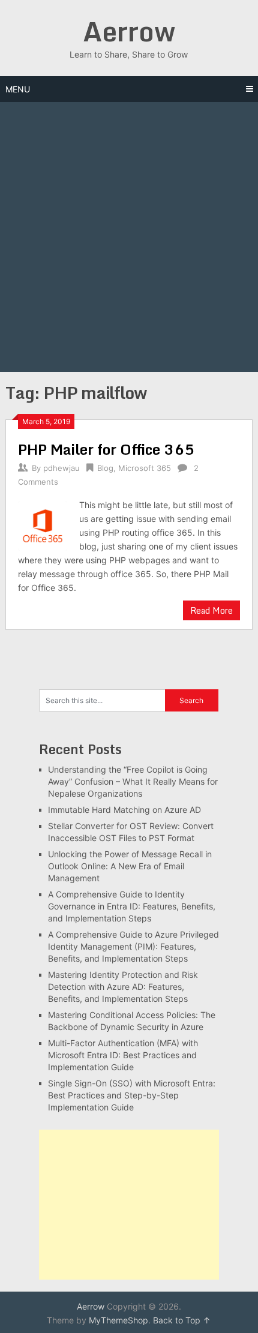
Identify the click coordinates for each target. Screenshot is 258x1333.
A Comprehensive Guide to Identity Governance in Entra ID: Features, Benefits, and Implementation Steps (131, 906)
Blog (105, 468)
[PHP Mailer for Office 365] (42, 524)
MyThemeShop (118, 1320)
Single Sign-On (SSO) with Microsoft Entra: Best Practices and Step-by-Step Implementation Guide (131, 1095)
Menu (17, 89)
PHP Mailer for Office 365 (106, 449)
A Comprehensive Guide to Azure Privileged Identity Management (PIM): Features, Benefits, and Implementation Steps (133, 946)
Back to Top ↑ (182, 1320)
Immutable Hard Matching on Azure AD (124, 809)
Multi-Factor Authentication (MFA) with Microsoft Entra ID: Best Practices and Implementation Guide (123, 1055)
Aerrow (129, 31)
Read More (211, 610)
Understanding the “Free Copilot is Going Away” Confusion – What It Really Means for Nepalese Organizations (133, 781)
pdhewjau (61, 468)
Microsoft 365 (144, 468)
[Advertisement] (129, 237)
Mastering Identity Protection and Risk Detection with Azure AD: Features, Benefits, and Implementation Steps (123, 986)
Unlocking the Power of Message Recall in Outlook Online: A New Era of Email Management (130, 866)
